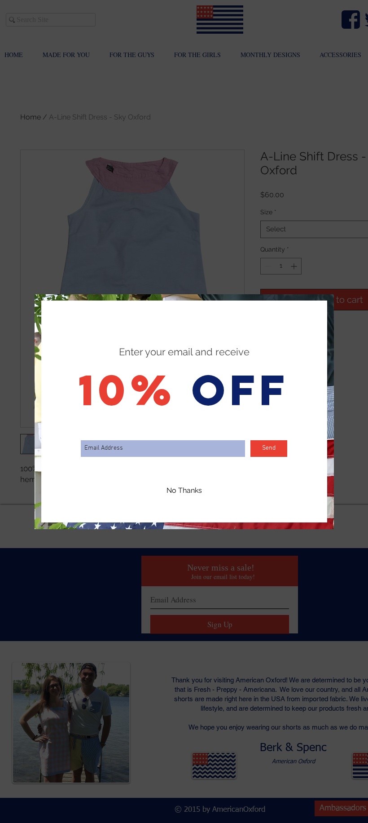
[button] (184, 491)
